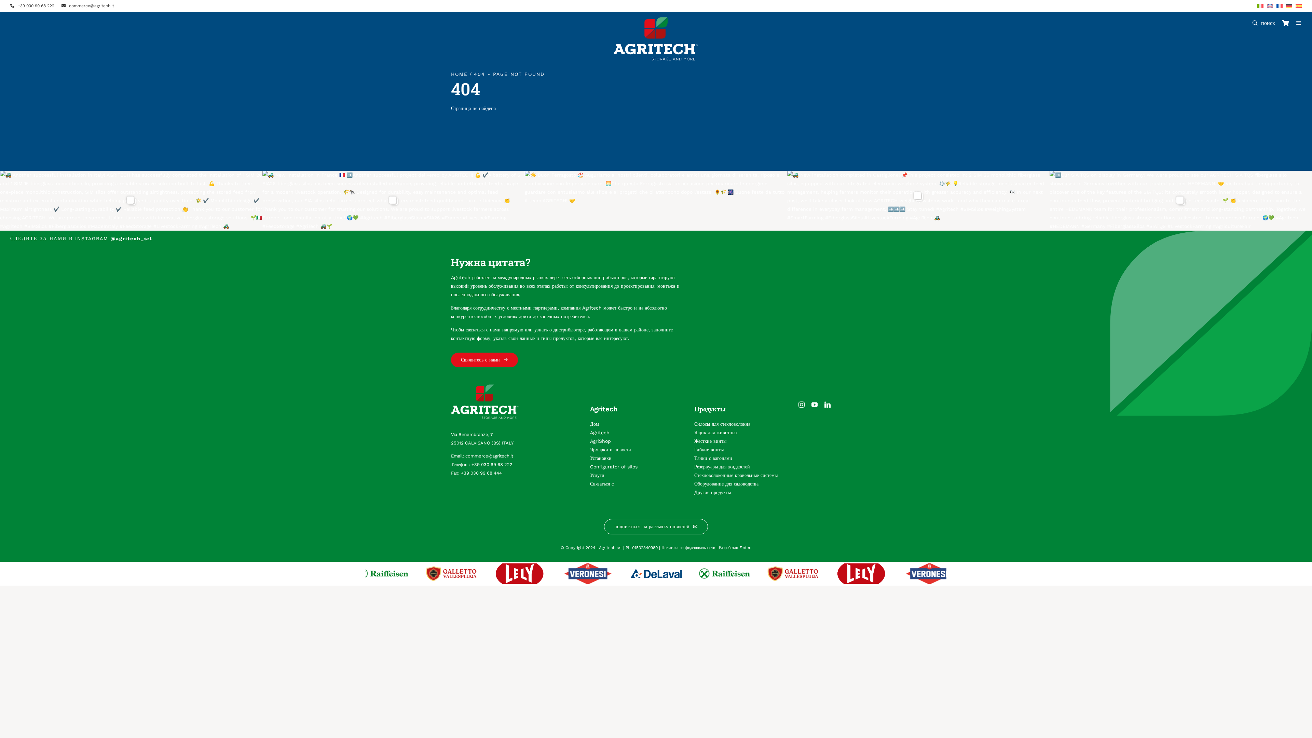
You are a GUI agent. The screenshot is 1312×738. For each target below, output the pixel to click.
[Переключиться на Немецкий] (1289, 6)
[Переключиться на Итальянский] (1260, 6)
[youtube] (814, 404)
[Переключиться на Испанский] (1299, 6)
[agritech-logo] (656, 19)
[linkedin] (827, 404)
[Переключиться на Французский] (1279, 6)
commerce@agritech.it (91, 5)
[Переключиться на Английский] (1270, 6)
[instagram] (801, 404)
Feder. (745, 547)
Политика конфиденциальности (688, 547)
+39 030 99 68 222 (36, 5)
